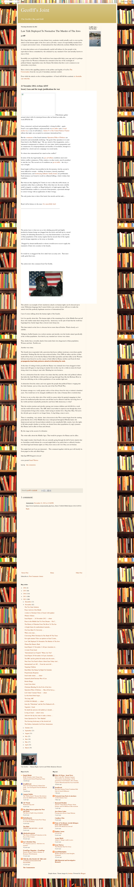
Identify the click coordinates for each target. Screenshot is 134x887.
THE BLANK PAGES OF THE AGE (34, 859)
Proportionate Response (32, 673)
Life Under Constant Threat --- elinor (36, 693)
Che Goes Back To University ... (34, 630)
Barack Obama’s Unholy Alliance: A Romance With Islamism (33, 853)
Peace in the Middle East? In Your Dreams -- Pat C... (40, 621)
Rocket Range (29, 681)
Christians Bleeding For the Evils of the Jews (38, 687)
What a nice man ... (30, 633)
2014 (25, 594)
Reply (27, 509)
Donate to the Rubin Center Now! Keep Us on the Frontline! (34, 820)
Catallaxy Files (59, 818)
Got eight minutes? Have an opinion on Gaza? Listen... (41, 638)
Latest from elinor (30, 684)
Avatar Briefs (59, 838)
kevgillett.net (27, 784)
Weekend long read (28, 804)
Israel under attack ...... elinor (33, 676)
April (27, 745)
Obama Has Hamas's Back (32, 644)
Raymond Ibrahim (61, 803)
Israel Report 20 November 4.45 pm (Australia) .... (40, 656)
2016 (25, 588)
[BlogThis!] (44, 491)
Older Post (79, 573)
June (26, 739)
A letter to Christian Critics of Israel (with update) (39, 613)
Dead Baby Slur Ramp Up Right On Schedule (38, 670)
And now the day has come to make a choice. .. (39, 715)
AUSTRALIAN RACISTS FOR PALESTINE (32, 861)
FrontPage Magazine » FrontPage (34, 850)
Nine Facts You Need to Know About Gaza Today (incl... (42, 661)
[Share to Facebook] (48, 491)
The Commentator (29, 867)
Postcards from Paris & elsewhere (65, 796)
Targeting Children (30, 667)
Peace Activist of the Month (33, 610)
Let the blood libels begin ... (33, 695)
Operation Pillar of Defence (56, 137)
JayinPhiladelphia (60, 852)
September (28, 731)
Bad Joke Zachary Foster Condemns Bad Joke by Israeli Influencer (66, 790)
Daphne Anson (59, 831)
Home (52, 573)
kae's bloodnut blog (29, 842)
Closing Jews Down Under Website (65, 813)
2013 (25, 596)
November (28, 605)
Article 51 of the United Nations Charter (56, 131)
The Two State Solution (32, 607)
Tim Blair (26, 826)
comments (29, 137)
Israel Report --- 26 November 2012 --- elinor (38, 618)
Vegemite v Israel (30, 707)
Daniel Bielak (27, 775)
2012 (25, 599)
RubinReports (27, 818)
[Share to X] (46, 491)
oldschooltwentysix (29, 833)
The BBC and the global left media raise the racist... (40, 658)
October (27, 728)
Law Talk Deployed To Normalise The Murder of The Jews (42, 641)
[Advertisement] (52, 556)
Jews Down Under (60, 811)
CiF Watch (26, 803)
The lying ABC (29, 698)
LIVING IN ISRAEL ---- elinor (34, 701)
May (26, 742)
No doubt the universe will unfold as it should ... (39, 710)
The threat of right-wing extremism (33, 813)
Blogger (83, 873)
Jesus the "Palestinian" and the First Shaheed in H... (40, 704)
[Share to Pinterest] (50, 491)
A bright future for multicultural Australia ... (38, 627)
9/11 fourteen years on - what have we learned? (34, 844)
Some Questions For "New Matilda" (35, 718)
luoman (70, 873)
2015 (25, 591)
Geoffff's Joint (35, 9)
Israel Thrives (34, 460)
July (26, 736)
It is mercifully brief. (50, 204)
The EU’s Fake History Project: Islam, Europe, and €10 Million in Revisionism (66, 805)
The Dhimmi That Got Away (63, 847)
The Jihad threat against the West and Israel (34, 810)
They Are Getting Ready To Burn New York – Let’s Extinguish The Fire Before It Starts (35, 787)
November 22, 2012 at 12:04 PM (43, 503)
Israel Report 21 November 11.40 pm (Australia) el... (40, 647)
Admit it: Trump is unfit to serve (64, 840)
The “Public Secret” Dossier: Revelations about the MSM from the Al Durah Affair (34, 797)
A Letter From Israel (31, 650)
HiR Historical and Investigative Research (65, 861)
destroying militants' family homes (46, 173)
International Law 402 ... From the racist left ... (39, 664)
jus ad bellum (48, 158)
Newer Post (24, 573)
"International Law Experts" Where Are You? (38, 653)
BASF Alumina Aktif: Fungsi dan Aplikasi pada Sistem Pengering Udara (34, 778)
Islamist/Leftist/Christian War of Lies (36, 678)
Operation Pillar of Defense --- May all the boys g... (40, 690)
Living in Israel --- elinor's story (34, 713)
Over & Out (58, 833)
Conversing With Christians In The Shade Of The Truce (41, 636)
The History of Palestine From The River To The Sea (40, 624)
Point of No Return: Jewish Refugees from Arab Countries (66, 824)
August (27, 733)
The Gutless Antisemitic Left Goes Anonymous (39, 724)
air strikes (55, 128)
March (27, 748)
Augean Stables (28, 794)
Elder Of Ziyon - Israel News (64, 775)
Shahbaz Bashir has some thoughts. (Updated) (65, 854)
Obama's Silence (29, 616)
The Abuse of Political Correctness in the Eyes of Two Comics (34, 836)
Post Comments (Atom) (36, 576)
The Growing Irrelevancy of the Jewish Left (38, 721)
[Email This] (42, 491)
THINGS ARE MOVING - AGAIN (33, 828)
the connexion (31, 465)
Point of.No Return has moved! (64, 826)
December (28, 602)
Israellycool (58, 787)
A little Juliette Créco (61, 798)
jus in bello (56, 162)
